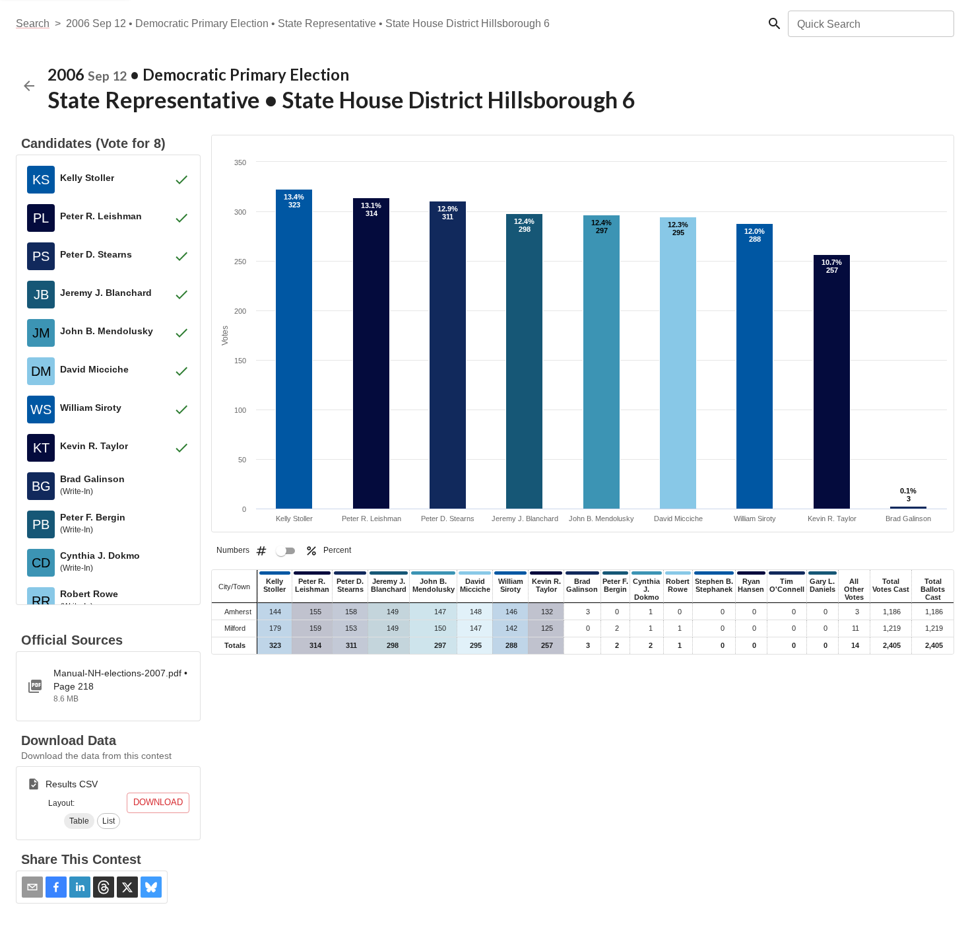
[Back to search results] (29, 86)
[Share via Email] (32, 887)
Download (158, 802)
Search (32, 23)
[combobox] (870, 24)
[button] (79, 821)
